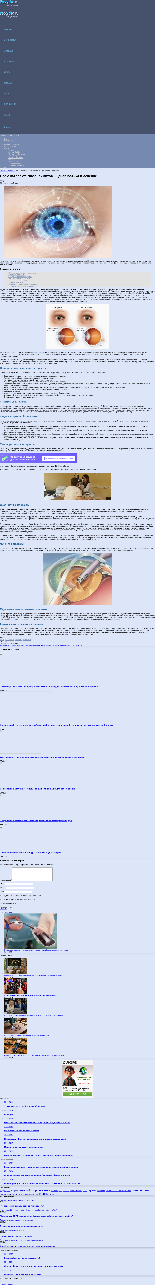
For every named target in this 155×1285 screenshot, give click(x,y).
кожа (47, 1190)
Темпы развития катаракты (19, 279)
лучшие (54, 1191)
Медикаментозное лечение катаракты (23, 284)
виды (2, 1191)
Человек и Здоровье (16, 165)
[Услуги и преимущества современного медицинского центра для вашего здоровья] (20, 753)
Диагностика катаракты (17, 280)
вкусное (7, 1191)
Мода (6, 93)
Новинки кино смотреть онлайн (16, 1236)
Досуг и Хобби (14, 152)
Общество (12, 160)
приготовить (115, 1191)
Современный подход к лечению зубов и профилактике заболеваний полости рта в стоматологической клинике (57, 725)
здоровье (36, 1190)
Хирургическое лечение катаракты (21, 286)
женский (25, 1190)
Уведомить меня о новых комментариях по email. (22, 896)
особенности (76, 1191)
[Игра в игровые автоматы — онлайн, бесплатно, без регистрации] (15, 993)
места (60, 1191)
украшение (53, 1194)
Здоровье (8, 51)
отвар (85, 1191)
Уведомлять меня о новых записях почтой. (19, 899)
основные (66, 1191)
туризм (43, 1193)
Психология (10, 104)
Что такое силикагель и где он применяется (22, 1206)
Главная (3, 171)
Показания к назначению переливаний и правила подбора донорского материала (36, 950)
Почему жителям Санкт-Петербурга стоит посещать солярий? (31, 852)
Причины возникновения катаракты (22, 273)
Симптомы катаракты (16, 275)
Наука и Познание (15, 158)
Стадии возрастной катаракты (20, 277)
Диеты (7, 72)
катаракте (18, 640)
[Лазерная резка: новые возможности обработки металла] (15, 1034)
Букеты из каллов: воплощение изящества (21, 1226)
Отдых (7, 115)
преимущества (104, 1191)
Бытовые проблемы (12, 144)
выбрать (14, 1190)
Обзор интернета (11, 146)
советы (20, 1194)
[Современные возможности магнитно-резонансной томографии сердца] (20, 816)
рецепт (3, 1194)
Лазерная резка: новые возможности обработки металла (26, 1035)
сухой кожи (27, 1194)
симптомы (27, 640)
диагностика (9, 640)
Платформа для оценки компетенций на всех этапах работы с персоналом (33, 1015)
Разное (7, 167)
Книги (6, 148)
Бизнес (11, 150)
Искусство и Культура (16, 154)
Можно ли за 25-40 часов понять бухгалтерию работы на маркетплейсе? (36, 1216)
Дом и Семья (10, 40)
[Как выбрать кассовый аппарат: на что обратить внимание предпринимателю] (15, 1054)
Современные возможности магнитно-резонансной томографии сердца (36, 821)
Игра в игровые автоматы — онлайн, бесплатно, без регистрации (30, 995)
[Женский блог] (9, 6)
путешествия (141, 1190)
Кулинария (9, 61)
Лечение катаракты (16, 282)
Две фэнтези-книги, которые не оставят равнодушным (27, 1246)
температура (34, 1194)
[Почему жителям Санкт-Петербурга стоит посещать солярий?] (20, 848)
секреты (14, 1194)
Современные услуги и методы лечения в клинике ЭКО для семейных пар (37, 789)
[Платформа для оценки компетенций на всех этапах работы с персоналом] (15, 1013)
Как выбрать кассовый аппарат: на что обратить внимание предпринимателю (34, 1055)
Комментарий (6, 880)
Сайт (2, 892)
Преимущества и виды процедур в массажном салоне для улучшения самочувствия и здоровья (49, 686)
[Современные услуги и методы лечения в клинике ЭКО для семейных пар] (20, 785)
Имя (2, 884)
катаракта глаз (38, 352)
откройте (91, 1190)
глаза (2, 640)
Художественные (15, 163)
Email (2, 888)
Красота (8, 83)
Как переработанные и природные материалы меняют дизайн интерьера (33, 975)
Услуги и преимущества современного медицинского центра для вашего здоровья (42, 757)
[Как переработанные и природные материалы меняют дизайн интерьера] (15, 973)
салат (9, 1194)
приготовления (125, 1191)
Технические (13, 161)
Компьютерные (14, 156)
